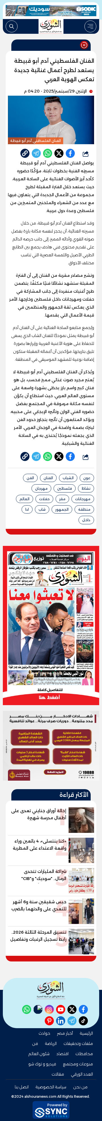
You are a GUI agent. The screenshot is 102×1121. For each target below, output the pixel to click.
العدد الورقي (82, 1074)
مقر (62, 499)
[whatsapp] (24, 153)
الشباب (68, 478)
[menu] (90, 26)
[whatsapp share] (47, 153)
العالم (24, 499)
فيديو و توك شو (42, 1063)
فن (35, 1043)
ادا (27, 509)
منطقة (84, 509)
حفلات (44, 499)
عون (86, 478)
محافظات (84, 1053)
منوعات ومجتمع (78, 1063)
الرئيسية (86, 1033)
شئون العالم (39, 1053)
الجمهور (62, 509)
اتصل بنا (22, 1086)
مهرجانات (82, 499)
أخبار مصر (65, 1033)
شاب (42, 509)
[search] (12, 26)
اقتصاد (62, 1053)
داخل (86, 520)
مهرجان (41, 488)
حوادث (44, 1033)
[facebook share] (70, 153)
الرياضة (51, 1043)
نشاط (86, 488)
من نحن (80, 1086)
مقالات (58, 1074)
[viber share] (36, 153)
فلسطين (64, 488)
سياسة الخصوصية (50, 1086)
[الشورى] (51, 26)
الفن (30, 478)
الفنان (48, 478)
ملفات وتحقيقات (78, 1043)
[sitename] (51, 990)
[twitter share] (58, 153)
